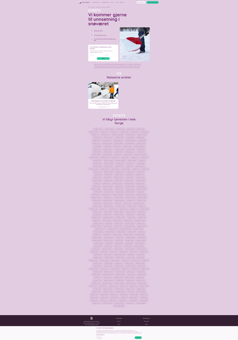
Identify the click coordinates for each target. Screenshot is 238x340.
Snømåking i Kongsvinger (117, 194)
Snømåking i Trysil (140, 277)
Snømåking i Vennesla (119, 288)
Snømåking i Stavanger (140, 263)
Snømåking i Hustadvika (108, 186)
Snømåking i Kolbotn (106, 194)
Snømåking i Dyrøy (130, 149)
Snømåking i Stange (129, 263)
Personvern (146, 321)
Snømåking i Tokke (107, 277)
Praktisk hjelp (98, 7)
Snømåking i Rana (119, 237)
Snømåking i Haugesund (119, 177)
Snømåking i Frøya (140, 163)
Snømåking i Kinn (140, 191)
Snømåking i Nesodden (96, 226)
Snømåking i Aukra (145, 131)
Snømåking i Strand (104, 268)
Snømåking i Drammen (107, 149)
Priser (116, 2)
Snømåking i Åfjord (114, 297)
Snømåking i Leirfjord (141, 200)
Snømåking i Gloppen (125, 169)
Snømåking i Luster (134, 208)
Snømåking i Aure (94, 134)
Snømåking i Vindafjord (141, 291)
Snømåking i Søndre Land (108, 274)
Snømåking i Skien (140, 254)
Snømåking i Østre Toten (107, 303)
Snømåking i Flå (142, 160)
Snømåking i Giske (129, 166)
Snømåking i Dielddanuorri (139, 146)
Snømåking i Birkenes (107, 140)
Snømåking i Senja (133, 251)
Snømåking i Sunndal (97, 271)
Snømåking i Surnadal (120, 271)
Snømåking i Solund (135, 260)
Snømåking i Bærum (98, 146)
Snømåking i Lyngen (97, 211)
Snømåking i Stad (118, 263)
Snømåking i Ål (124, 297)
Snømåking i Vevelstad (120, 291)
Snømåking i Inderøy (130, 189)
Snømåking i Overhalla (128, 234)
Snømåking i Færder (108, 166)
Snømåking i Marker (108, 214)
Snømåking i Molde (142, 217)
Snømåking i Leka (97, 203)
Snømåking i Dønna (141, 149)
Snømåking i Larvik (131, 200)
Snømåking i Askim (114, 131)
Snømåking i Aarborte (98, 129)
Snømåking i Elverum (141, 151)
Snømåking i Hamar (129, 174)
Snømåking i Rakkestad (108, 237)
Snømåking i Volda (104, 294)
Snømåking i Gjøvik (115, 169)
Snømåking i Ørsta (96, 303)
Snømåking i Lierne (128, 203)
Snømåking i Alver (130, 129)
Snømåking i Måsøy (117, 220)
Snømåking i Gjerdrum (140, 166)
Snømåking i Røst (117, 246)
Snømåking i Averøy (97, 137)
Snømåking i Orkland (132, 231)
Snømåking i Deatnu (127, 146)
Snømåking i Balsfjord (108, 137)
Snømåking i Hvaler (119, 186)
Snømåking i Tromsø (118, 277)
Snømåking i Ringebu (130, 240)
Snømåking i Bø (107, 146)
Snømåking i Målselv (107, 220)
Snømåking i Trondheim (129, 277)
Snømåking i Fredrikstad (108, 163)
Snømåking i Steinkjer (108, 266)
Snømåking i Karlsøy (120, 191)
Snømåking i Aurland (105, 134)
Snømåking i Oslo (106, 234)
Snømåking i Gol (136, 169)
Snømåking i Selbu (113, 251)
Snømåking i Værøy (104, 297)
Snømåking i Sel (104, 251)
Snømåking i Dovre (97, 149)
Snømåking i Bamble (119, 137)
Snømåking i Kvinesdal (118, 197)
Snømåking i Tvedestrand (109, 280)
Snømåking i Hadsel (108, 174)
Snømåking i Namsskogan (140, 220)
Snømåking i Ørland (144, 300)
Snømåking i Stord (141, 266)
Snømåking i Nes (109, 223)
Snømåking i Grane (97, 171)
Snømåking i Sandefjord (107, 248)
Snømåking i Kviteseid (142, 197)
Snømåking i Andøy (140, 129)
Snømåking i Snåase (94, 260)
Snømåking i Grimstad (120, 171)
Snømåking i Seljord (123, 251)
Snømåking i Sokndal (115, 260)
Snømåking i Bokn (96, 143)
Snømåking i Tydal (120, 280)
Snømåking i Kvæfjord (107, 200)
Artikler (146, 324)
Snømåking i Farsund (94, 157)
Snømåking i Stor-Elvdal (130, 266)
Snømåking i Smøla (140, 257)
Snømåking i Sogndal (104, 260)
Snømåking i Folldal (97, 163)
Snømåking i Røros (108, 246)
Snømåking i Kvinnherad (130, 197)
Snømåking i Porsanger (140, 234)
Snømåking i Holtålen (129, 183)
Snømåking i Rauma (142, 237)
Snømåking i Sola (125, 260)
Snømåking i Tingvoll (142, 274)
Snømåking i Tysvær (96, 283)
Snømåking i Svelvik (141, 271)
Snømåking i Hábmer (141, 186)
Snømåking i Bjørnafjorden (130, 140)
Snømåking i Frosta (130, 163)
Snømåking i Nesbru (119, 223)
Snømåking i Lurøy (123, 208)
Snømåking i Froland (120, 163)
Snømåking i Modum (132, 217)
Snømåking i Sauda (94, 251)
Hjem (89, 7)
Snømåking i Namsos (128, 220)
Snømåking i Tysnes (141, 280)
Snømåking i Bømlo (117, 146)
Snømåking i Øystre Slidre (119, 306)
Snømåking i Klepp (95, 194)
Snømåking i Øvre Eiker (119, 303)
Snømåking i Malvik (97, 214)
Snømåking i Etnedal (128, 154)
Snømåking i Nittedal (108, 226)
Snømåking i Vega (97, 288)
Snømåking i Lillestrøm (108, 206)
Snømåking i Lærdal (108, 211)
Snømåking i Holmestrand (117, 183)
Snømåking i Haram (140, 174)
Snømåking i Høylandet (107, 189)
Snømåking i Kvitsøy (96, 200)
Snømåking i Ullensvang (131, 283)
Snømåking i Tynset (130, 280)
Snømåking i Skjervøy (109, 257)
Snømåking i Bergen (140, 137)
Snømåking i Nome (118, 226)
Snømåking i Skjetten (120, 257)
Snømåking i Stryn (125, 268)
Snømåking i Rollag (119, 243)
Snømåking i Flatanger (108, 160)
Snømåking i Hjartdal (129, 180)
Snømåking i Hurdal (96, 186)
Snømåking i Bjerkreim (118, 140)
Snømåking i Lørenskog (130, 211)
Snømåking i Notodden (138, 228)
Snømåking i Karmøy (130, 191)
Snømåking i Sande (96, 248)
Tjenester (92, 7)
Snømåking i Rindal (119, 240)
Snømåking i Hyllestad (130, 186)
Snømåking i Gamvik (119, 166)
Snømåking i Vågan (124, 294)
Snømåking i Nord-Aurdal (129, 226)
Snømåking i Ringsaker (98, 243)
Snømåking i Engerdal (107, 154)
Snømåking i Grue (140, 171)
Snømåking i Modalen (120, 217)
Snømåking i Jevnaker (108, 191)
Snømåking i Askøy (134, 131)
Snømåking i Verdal (130, 288)
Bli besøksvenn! (105, 2)
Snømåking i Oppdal (121, 231)
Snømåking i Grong (131, 171)
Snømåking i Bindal (96, 140)
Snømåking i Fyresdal (97, 166)
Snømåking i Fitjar (124, 157)
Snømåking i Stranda (115, 268)
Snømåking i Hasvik (107, 177)
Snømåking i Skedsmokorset (119, 254)
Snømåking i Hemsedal (97, 180)
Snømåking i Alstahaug (109, 129)
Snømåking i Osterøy (117, 234)
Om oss (112, 2)
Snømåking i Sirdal (107, 254)
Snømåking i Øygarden (140, 303)
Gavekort (121, 2)
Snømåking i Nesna (140, 223)
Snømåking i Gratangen (108, 171)
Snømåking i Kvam (108, 197)
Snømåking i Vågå (134, 294)
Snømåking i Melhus (130, 214)
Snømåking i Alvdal (120, 129)
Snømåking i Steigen (97, 266)
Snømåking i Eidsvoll (118, 151)
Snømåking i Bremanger (107, 143)
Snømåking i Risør (109, 243)
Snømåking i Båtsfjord (141, 143)
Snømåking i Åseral (113, 300)
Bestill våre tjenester (153, 2)
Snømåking (103, 7)
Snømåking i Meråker (96, 217)
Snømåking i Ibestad (119, 189)
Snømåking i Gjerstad (93, 169)
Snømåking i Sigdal (144, 251)
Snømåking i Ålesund (134, 297)
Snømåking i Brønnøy (119, 143)
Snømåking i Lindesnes (120, 206)
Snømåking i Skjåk (130, 257)
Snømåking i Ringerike (141, 240)
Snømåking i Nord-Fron (141, 226)
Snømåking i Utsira (103, 286)
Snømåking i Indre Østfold (141, 189)
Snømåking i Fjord (144, 157)
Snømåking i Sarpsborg (141, 248)
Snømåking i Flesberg (132, 160)
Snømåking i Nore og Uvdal (125, 228)
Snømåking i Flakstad (97, 160)
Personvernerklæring (100, 334)
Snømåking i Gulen (98, 174)
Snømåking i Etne (117, 154)
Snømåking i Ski (131, 254)
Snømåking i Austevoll (130, 134)
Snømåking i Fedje (115, 157)
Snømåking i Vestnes (96, 291)
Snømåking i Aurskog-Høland (117, 134)
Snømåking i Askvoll (124, 131)
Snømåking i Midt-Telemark (108, 217)
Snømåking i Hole (106, 183)
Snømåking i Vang (133, 286)
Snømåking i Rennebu (108, 240)
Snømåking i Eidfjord (97, 151)
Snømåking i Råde (129, 243)
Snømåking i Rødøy (98, 246)
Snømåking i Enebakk (96, 154)
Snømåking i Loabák (131, 206)
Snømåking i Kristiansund (96, 197)
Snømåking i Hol (97, 183)
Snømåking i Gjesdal (105, 169)
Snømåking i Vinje (94, 294)
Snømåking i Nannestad (98, 223)
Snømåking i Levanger (107, 203)
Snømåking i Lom (141, 206)
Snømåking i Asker (104, 131)
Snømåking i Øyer (130, 303)
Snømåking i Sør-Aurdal (120, 274)
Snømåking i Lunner (113, 208)
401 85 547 (141, 2)
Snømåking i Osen (97, 234)
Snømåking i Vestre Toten (108, 291)
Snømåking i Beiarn (130, 137)
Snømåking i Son (145, 260)
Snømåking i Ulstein (142, 283)
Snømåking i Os (141, 231)
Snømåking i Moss (96, 220)
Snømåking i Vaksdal (113, 286)
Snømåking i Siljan (97, 254)
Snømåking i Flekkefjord (120, 160)
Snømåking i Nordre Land (113, 228)
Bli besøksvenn (146, 318)
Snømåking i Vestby (141, 288)
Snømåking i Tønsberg (107, 283)
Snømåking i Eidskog (108, 151)
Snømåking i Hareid (97, 177)
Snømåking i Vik (131, 291)
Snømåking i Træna (97, 280)
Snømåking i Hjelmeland (140, 180)
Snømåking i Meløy (141, 214)
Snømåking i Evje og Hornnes (140, 154)
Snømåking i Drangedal (119, 149)
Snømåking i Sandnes (118, 248)
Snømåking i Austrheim (142, 134)
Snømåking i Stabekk (108, 263)
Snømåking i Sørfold (131, 274)
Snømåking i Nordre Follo (100, 228)
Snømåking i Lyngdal (144, 208)
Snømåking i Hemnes (140, 177)
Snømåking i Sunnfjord (108, 271)
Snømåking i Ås (103, 300)
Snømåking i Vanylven (144, 286)
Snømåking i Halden (119, 174)
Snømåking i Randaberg (130, 237)
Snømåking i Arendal (93, 131)
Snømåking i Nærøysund (98, 231)
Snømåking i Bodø (142, 140)
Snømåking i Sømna (96, 274)
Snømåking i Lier (118, 203)
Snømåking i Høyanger (95, 189)
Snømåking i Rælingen (139, 243)
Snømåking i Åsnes (123, 300)
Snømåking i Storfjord (93, 268)
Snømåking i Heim (130, 177)
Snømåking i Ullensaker (118, 283)
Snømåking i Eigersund (129, 151)
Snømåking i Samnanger (139, 246)
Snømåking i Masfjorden (119, 214)
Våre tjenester (95, 2)
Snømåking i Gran (145, 169)
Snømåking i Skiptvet (98, 257)
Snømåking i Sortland (97, 263)
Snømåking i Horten (140, 183)
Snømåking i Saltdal (128, 246)
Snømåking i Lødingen (118, 211)
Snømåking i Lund (103, 208)
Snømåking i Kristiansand (141, 194)
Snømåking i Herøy (108, 180)
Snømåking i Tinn (97, 277)
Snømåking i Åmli (143, 297)
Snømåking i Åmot (94, 300)
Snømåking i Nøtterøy (110, 231)
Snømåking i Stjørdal (119, 266)
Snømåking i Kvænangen (119, 200)
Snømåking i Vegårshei (107, 288)
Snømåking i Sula (135, 268)
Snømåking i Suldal (145, 268)
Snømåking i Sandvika (130, 248)
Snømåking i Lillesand (97, 206)
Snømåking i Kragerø (129, 194)
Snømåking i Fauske (105, 157)
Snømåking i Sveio (130, 271)
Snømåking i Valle (123, 286)
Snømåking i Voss (113, 294)
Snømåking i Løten (141, 211)
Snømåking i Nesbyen (130, 223)
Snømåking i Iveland (98, 191)
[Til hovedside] (85, 2)
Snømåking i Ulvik (93, 286)
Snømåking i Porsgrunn (96, 237)
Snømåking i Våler (143, 294)
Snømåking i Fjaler (134, 157)
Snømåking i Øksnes (133, 300)
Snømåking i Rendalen (97, 240)
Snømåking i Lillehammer (139, 203)
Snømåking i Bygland (130, 143)
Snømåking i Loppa (93, 208)
